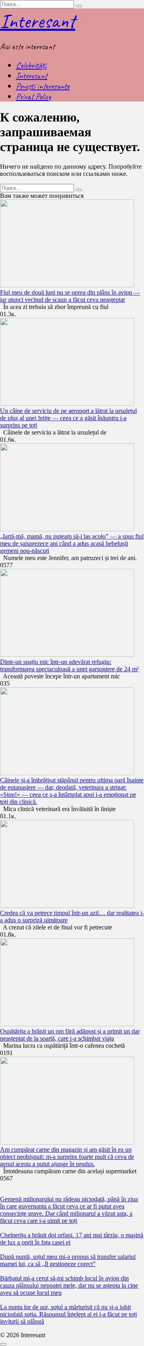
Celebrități (31, 65)
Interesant (37, 21)
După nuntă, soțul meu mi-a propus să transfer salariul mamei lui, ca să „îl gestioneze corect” (68, 1260)
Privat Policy (33, 96)
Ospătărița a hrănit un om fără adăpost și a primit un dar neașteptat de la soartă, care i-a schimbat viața (70, 1035)
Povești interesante (43, 86)
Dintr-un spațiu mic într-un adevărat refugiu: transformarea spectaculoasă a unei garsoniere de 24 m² (69, 665)
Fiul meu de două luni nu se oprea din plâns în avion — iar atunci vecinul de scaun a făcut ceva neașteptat (70, 296)
